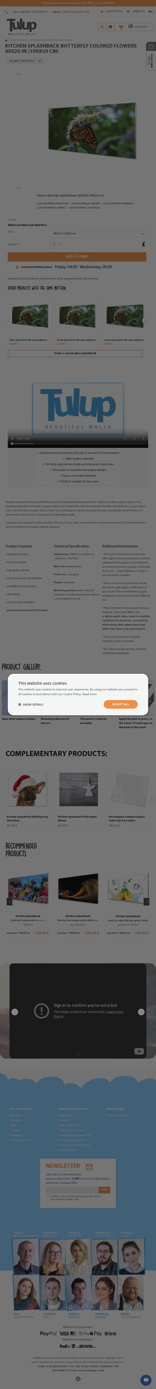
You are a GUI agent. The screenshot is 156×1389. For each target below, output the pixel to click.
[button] (30, 704)
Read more (89, 694)
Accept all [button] (120, 704)
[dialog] (78, 694)
